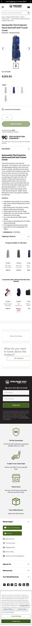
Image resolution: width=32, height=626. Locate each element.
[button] (5, 90)
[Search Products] (28, 13)
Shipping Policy (10, 547)
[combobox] (16, 13)
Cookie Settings (16, 616)
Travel (22, 17)
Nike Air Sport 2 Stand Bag (8, 304)
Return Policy (10, 552)
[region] (16, 608)
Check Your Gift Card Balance (15, 556)
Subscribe (16, 405)
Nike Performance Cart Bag (18, 304)
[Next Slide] (30, 1)
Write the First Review (16, 336)
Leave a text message (13, 527)
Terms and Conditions (24, 417)
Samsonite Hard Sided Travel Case (19, 266)
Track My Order (10, 543)
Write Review (5, 32)
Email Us (9, 533)
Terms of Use (22, 609)
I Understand (16, 621)
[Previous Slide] (1, 1)
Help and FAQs (9, 539)
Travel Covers (5, 19)
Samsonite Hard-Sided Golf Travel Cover (8, 266)
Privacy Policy (7, 419)
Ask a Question (19, 358)
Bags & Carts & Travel (13, 17)
